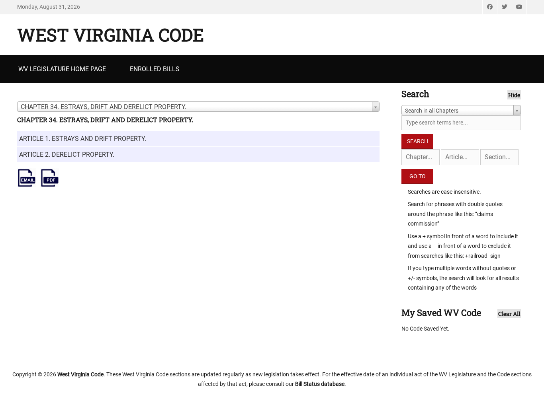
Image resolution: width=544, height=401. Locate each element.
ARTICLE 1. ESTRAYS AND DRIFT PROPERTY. (82, 138)
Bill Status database (319, 384)
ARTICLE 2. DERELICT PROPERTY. (66, 154)
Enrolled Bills (155, 69)
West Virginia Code (110, 34)
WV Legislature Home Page (62, 69)
